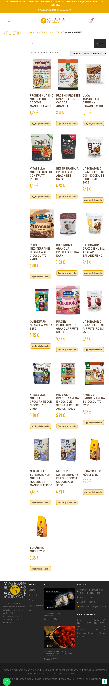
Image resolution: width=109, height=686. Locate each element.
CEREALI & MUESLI (50, 32)
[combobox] (61, 43)
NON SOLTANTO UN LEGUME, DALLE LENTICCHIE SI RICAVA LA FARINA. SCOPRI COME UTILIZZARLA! (58, 653)
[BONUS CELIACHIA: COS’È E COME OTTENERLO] (59, 598)
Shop (35, 32)
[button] (9, 21)
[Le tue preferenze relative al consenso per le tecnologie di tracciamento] (104, 681)
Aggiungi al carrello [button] (41, 123)
